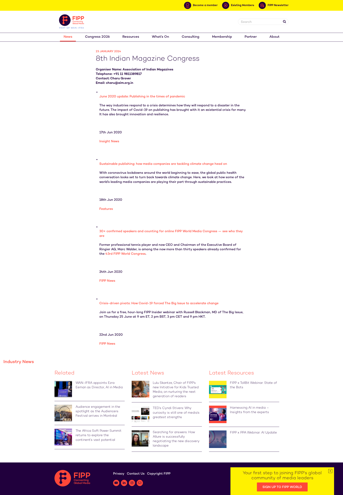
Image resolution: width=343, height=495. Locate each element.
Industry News (18, 362)
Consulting (190, 37)
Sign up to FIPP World (282, 487)
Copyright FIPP (158, 474)
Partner (251, 37)
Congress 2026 (97, 37)
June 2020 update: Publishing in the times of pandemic (142, 96)
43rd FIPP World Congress (125, 254)
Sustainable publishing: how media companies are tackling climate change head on (163, 164)
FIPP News (107, 281)
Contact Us (136, 474)
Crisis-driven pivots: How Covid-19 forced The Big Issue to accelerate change (158, 303)
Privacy (118, 474)
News (68, 37)
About (274, 37)
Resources (130, 37)
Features (106, 209)
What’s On (160, 37)
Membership (222, 37)
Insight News (109, 141)
